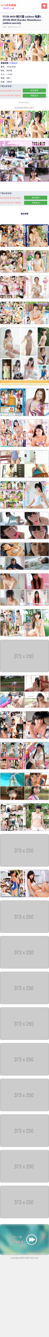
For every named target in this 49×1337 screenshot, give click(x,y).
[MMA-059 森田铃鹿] (24, 897)
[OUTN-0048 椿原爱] (24, 446)
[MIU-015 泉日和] (24, 830)
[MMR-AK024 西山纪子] (24, 508)
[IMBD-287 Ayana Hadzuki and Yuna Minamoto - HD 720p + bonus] (24, 1034)
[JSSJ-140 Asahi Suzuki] (24, 539)
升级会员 (34, 96)
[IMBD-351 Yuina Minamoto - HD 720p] (24, 1106)
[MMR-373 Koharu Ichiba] (24, 477)
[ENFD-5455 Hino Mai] (24, 800)
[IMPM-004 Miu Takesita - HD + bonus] (24, 1141)
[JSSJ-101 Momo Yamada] (24, 569)
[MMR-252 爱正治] (24, 636)
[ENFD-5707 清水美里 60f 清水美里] (24, 385)
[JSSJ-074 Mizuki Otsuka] (24, 605)
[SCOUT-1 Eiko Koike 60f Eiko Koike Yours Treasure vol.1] (24, 415)
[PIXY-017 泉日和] (24, 769)
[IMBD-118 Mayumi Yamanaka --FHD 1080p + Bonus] (24, 246)
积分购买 (34, 90)
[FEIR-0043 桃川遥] (24, 866)
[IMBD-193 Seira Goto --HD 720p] (24, 272)
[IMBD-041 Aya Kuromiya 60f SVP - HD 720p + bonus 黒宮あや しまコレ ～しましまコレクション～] (24, 1177)
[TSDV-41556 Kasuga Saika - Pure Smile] (24, 707)
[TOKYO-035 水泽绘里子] (24, 932)
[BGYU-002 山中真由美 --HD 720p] (24, 298)
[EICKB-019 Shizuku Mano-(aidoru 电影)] (24, 1213)
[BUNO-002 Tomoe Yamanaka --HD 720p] (24, 324)
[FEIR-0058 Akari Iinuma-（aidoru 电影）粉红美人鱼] (24, 999)
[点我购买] (13, 63)
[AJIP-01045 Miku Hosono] (24, 672)
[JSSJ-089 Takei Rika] (24, 968)
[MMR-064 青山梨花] (24, 738)
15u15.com (34, 1253)
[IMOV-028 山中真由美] (24, 1070)
